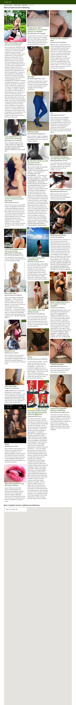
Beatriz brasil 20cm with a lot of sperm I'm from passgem (60, 304)
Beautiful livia (10, 351)
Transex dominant (57, 364)
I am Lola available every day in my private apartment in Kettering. (14, 251)
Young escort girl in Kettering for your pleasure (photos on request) (37, 29)
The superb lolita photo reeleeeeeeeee (36, 259)
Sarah (7, 444)
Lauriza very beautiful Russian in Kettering (58, 409)
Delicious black (33, 132)
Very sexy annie (10, 386)
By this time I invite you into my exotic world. (38, 162)
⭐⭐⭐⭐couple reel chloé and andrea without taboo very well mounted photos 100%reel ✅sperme (38, 411)
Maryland (24, 5)
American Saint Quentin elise (59, 39)
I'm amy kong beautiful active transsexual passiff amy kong (14, 199)
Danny (30, 357)
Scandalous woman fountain (60, 189)
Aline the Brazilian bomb (14, 43)
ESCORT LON (7, 2)
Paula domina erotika (58, 235)
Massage (31, 77)
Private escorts (8, 5)
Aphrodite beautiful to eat (14, 484)
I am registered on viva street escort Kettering (13, 138)
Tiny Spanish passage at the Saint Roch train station (60, 158)
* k (51, 113)
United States (17, 5)
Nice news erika (10, 293)
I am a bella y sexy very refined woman (36, 311)
